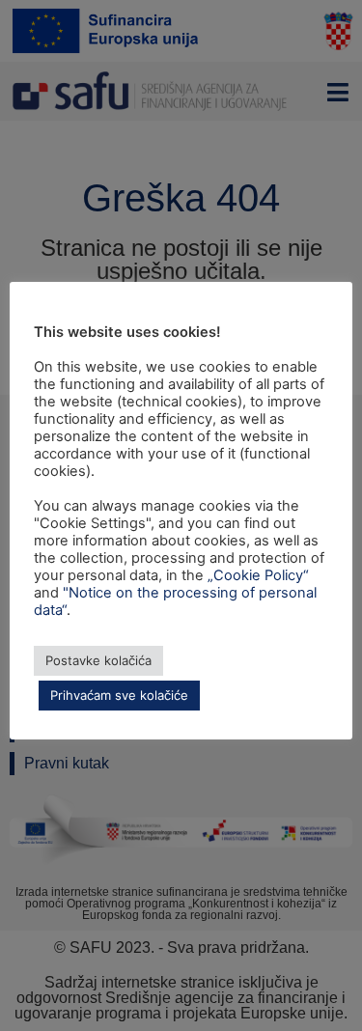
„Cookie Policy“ (258, 575)
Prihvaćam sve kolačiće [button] (119, 695)
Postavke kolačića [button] (98, 660)
